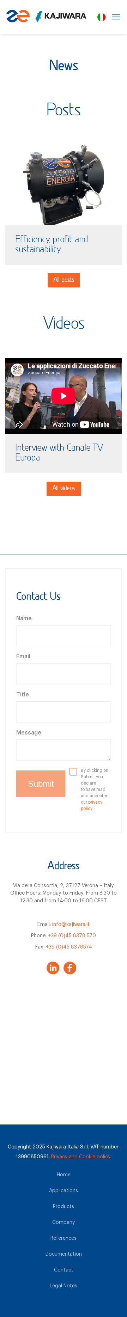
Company (63, 1222)
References (63, 1238)
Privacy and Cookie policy (80, 1156)
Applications (63, 1190)
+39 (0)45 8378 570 (72, 935)
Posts (63, 111)
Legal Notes (63, 1286)
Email (23, 656)
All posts (63, 280)
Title (22, 694)
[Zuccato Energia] (45, 19)
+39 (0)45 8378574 (69, 947)
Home (64, 1174)
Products (63, 1206)
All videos (63, 489)
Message (28, 733)
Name (24, 618)
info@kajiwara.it (71, 924)
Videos (64, 324)
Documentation (64, 1254)
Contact (63, 1270)
